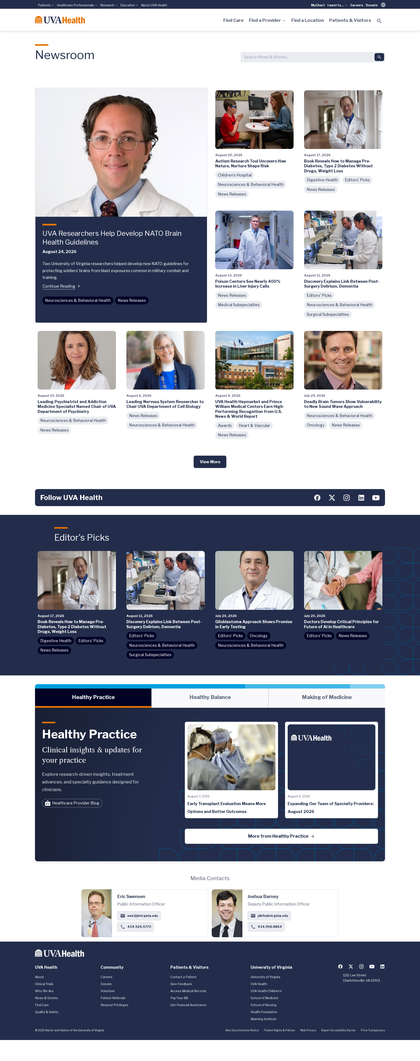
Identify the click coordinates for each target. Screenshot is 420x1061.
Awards (225, 425)
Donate (372, 5)
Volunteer (108, 991)
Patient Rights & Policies (279, 1030)
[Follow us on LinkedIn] (361, 498)
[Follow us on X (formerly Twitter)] (332, 498)
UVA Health (259, 984)
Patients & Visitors (350, 20)
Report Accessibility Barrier (338, 1030)
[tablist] (210, 698)
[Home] (60, 19)
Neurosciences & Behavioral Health (78, 300)
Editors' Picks (357, 180)
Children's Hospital (235, 175)
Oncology (316, 425)
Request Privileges (114, 1005)
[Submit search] (379, 57)
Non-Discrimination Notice (242, 1030)
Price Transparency (373, 1030)
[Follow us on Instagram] (346, 498)
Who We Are (44, 991)
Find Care (233, 20)
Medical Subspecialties (239, 304)
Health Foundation (264, 1012)
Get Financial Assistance (188, 1005)
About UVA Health (154, 5)
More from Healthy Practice (278, 836)
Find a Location (307, 20)
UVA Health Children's (266, 991)
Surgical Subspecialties (328, 314)
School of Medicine (264, 998)
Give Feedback (181, 984)
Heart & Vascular (254, 425)
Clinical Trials (44, 984)
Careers (356, 5)
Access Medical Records (188, 991)
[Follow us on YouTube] (376, 498)
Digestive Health (322, 180)
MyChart (318, 5)
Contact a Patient (183, 977)
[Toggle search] (379, 21)
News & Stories (46, 998)
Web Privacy (308, 1030)
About (39, 977)
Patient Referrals (113, 998)
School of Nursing (263, 1005)
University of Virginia (265, 977)
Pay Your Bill (179, 998)
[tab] (93, 698)
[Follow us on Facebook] (317, 498)
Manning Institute (263, 1019)
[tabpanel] (210, 784)
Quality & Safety (46, 1012)
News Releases (132, 300)
